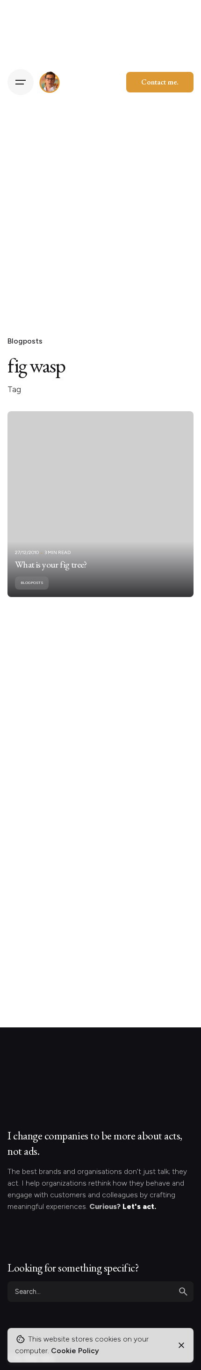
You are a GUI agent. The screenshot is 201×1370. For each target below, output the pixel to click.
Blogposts (25, 341)
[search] (183, 1291)
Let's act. (139, 1206)
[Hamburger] (20, 82)
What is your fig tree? (51, 564)
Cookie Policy (75, 1350)
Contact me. (160, 82)
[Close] (181, 1345)
